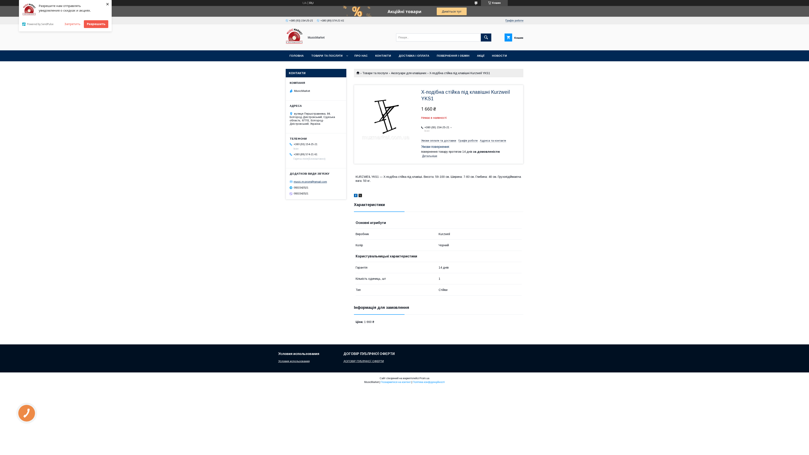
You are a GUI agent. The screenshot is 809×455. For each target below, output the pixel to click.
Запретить (72, 24)
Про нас (361, 55)
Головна (296, 55)
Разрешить (96, 24)
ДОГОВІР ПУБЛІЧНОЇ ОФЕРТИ (363, 361)
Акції (480, 55)
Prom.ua (424, 378)
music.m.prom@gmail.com (310, 181)
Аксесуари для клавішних (408, 73)
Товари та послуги (327, 55)
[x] (360, 196)
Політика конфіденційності (429, 382)
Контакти (383, 55)
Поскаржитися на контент (396, 382)
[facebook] (356, 196)
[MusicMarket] (294, 45)
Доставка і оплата (414, 55)
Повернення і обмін (453, 55)
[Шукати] (486, 37)
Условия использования (294, 361)
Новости (499, 55)
